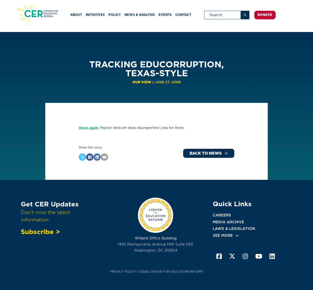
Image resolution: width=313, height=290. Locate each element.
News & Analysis (139, 15)
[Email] (104, 157)
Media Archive (228, 222)
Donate (264, 15)
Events (165, 15)
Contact (183, 15)
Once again (88, 128)
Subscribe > (40, 232)
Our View (141, 82)
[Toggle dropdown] (237, 235)
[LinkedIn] (97, 157)
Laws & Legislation (234, 228)
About (76, 15)
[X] (82, 157)
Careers (222, 215)
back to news (206, 153)
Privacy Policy (123, 271)
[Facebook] (89, 157)
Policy (114, 15)
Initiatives (95, 15)
